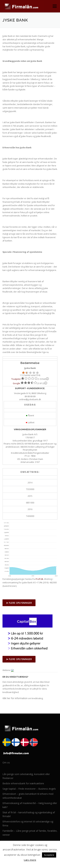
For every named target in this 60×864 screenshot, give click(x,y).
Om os (6, 762)
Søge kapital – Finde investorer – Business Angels (29, 788)
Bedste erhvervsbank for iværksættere (23, 783)
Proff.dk (39, 579)
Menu (54, 6)
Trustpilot (15, 379)
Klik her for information (15, 698)
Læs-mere (30, 860)
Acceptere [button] (49, 854)
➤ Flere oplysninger (19, 602)
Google (16, 383)
